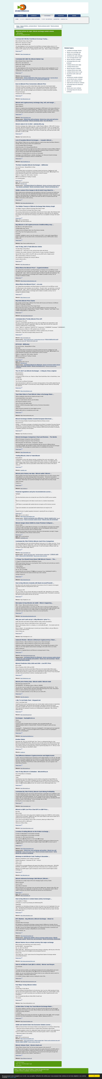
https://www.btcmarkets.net (26, 935)
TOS (23, 1069)
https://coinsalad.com (25, 54)
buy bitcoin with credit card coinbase (74, 74)
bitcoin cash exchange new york (52, 1040)
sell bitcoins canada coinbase (75, 77)
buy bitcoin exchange (22, 120)
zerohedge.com (24, 538)
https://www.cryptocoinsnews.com (28, 281)
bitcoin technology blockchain (51, 939)
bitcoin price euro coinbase (74, 88)
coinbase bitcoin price (72, 66)
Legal (19, 1069)
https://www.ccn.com (25, 297)
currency (34, 15)
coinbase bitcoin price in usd (74, 72)
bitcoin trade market (21, 1042)
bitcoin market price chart (30, 77)
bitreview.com (23, 183)
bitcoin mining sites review (28, 851)
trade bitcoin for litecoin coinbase (75, 82)
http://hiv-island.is (24, 697)
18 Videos (23, 34)
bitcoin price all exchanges (50, 519)
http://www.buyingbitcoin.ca (26, 736)
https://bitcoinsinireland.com (27, 848)
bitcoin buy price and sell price (49, 119)
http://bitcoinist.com (24, 875)
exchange (47, 15)
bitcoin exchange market (37, 187)
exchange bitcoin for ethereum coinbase (75, 85)
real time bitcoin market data (42, 554)
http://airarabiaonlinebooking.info (28, 616)
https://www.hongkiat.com (26, 1021)
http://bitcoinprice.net (25, 98)
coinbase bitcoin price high (74, 70)
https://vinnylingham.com (26, 391)
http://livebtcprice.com (25, 678)
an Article (49, 19)
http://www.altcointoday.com (27, 203)
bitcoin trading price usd (51, 339)
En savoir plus (12, 1077)
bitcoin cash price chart (29, 554)
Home (16, 19)
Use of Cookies (30, 1069)
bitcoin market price (50, 518)
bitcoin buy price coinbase (74, 68)
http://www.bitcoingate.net (26, 315)
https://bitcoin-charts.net (26, 1058)
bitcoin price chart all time (26, 555)
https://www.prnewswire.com (27, 1038)
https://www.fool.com (25, 579)
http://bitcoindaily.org (25, 264)
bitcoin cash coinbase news (74, 81)
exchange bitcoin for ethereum (33, 185)
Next (28, 1063)
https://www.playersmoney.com (27, 655)
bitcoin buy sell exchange (31, 119)
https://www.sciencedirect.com (27, 516)
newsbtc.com (23, 470)
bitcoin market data (39, 1040)
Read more (18, 51)
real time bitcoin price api (39, 339)
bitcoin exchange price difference (34, 518)
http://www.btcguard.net (26, 714)
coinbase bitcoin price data (74, 64)
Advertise (56, 19)
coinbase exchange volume (74, 50)
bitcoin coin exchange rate (74, 52)
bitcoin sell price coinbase (74, 59)
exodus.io (22, 752)
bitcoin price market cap (43, 79)
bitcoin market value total (34, 1042)
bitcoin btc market (29, 937)
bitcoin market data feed (29, 1040)
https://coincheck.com (25, 117)
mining (74, 15)
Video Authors (35, 19)
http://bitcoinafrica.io (25, 768)
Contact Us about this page (41, 1069)
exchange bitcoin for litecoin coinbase (74, 90)
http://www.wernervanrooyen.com (28, 981)
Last (31, 1063)
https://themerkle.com (25, 452)
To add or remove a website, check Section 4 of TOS (28, 1070)
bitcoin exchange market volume (51, 185)
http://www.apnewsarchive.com (27, 961)
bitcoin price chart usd (21, 340)
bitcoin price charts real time (40, 555)
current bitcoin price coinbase (74, 79)
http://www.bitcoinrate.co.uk (26, 828)
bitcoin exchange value (36, 120)
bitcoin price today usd (32, 340)
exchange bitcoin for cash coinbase (73, 62)
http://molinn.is (23, 488)
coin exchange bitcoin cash (74, 57)
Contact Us (64, 19)
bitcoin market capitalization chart (29, 79)
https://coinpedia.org (25, 895)
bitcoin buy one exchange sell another (27, 658)
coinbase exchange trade (73, 54)
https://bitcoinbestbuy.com (26, 915)
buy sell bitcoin (48, 120)
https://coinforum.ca (25, 161)
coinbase (20, 15)
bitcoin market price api (28, 339)
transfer (61, 15)
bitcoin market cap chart (44, 77)
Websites (28, 19)
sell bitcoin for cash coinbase (74, 56)
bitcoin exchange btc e (52, 187)
